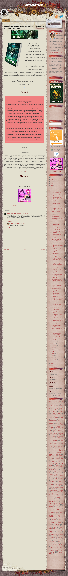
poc (49, 513)
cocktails (52, 437)
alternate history (52, 420)
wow (61, 550)
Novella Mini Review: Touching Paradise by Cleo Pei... (57, 204)
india (60, 481)
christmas (53, 436)
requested (51, 522)
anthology (51, 423)
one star (55, 508)
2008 (54, 408)
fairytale (51, 457)
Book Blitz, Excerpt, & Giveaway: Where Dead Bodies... (57, 236)
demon (60, 444)
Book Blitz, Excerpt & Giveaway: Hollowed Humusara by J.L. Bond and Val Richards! (24, 27)
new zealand (61, 503)
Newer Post (6, 249)
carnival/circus (58, 431)
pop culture (60, 513)
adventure (54, 419)
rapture (54, 518)
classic (58, 436)
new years (56, 503)
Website (22, 171)
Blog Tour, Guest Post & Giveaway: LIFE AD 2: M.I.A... (57, 224)
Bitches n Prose (34, 5)
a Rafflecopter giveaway (25, 181)
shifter (50, 528)
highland (50, 475)
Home (6, 20)
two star (61, 544)
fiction (62, 458)
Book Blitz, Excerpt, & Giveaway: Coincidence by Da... (57, 250)
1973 (56, 401)
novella (51, 506)
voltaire (61, 547)
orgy (61, 508)
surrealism (52, 537)
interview (61, 482)
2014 (52, 189)
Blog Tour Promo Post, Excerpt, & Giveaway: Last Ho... (57, 338)
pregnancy (51, 515)
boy (50, 430)
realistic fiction (60, 518)
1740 (50, 401)
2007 (50, 408)
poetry (54, 513)
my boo (51, 497)
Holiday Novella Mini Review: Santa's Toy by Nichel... (57, 213)
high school (58, 474)
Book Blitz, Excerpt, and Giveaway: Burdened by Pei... (57, 320)
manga (60, 488)
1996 (59, 404)
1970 (53, 401)
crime (55, 443)
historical (55, 475)
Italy (52, 484)
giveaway (52, 469)
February (54, 359)
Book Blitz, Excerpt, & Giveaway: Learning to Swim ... (57, 281)
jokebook (60, 484)
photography (51, 512)
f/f (56, 455)
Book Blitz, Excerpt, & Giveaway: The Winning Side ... (57, 199)
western (52, 550)
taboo (50, 538)
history (61, 475)
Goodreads (31, 171)
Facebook (18, 171)
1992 (61, 402)
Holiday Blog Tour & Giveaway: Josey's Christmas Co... (56, 231)
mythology (51, 498)
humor (61, 478)
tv (62, 543)
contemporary (59, 439)
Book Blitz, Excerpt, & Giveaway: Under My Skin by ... (56, 290)
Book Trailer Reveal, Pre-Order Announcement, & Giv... (57, 245)
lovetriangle (57, 487)
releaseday (51, 520)
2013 (52, 363)
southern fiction (54, 530)
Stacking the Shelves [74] (57, 227)
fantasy (51, 458)
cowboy (55, 442)
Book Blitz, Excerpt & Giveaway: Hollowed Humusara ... (56, 295)
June (53, 351)
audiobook (51, 424)
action (56, 417)
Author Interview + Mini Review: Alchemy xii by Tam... (57, 194)
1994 (53, 404)
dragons (56, 447)
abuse (50, 417)
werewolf (61, 549)
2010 (61, 408)
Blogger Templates (6, 568)
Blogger (58, 395)
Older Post (43, 249)
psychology (60, 516)
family (58, 457)
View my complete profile (55, 52)
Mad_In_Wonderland (11, 213)
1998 (51, 405)
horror (56, 478)
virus (57, 547)
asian (61, 423)
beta (62, 427)
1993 (50, 404)
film (51, 460)
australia (61, 424)
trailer (50, 543)
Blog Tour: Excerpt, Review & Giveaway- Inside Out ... (56, 325)
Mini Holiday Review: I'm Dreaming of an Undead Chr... (57, 285)
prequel (59, 515)
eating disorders (52, 450)
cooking (55, 440)
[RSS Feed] (56, 16)
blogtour (58, 429)
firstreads (58, 460)
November (54, 341)
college (58, 437)
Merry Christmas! (55, 216)
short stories (56, 528)
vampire (51, 547)
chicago (55, 433)
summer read (54, 535)
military (59, 493)
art (56, 423)
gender (57, 466)
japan (56, 484)
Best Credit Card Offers (23, 568)
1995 (56, 404)
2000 (58, 405)
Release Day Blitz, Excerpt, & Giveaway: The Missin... (57, 255)
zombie (50, 553)
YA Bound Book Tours (24, 187)
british (54, 430)
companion (51, 439)
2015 (52, 187)
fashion (57, 458)
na (57, 498)
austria (52, 426)
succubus (57, 534)
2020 (52, 177)
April (53, 355)
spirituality (51, 531)
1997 (62, 404)
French (57, 465)
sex (55, 527)
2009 (57, 408)
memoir (55, 490)
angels (60, 421)
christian (61, 434)
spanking (60, 530)
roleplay (50, 524)
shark (61, 527)
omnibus (57, 506)
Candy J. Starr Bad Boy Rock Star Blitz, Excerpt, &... (57, 330)
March (53, 357)
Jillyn (11, 223)
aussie (56, 424)
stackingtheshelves (54, 533)
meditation (51, 490)
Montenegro (51, 494)
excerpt (58, 454)
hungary (53, 480)
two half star (53, 544)
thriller (59, 541)
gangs (54, 466)
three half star (57, 540)
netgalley (52, 502)
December (54, 190)
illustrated (51, 481)
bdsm (52, 427)
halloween (51, 474)
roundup (50, 525)
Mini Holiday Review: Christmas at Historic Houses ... (56, 304)
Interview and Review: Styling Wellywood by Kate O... (56, 260)
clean (62, 436)
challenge (50, 433)
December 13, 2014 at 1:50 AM (23, 213)
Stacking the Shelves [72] (57, 307)
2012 (52, 365)
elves (54, 452)
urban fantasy (58, 546)
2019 (52, 179)
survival (60, 537)
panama (50, 509)
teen (54, 538)
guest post (57, 472)
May (53, 353)
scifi (58, 525)
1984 (62, 401)
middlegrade (52, 493)
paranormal (57, 509)
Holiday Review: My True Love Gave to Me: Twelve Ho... (57, 316)
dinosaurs (50, 447)
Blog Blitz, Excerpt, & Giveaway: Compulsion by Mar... (57, 311)
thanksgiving (60, 538)
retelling (59, 522)
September (54, 345)
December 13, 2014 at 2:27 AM (21, 223)
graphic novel (56, 471)
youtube (60, 552)
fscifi (61, 465)
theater (50, 540)
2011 (50, 409)
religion (58, 520)
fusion (50, 466)
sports (59, 531)
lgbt (59, 485)
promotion (51, 516)
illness (59, 480)
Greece (50, 472)
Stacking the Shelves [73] (57, 267)
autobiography (57, 426)
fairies (61, 455)
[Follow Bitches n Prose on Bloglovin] (55, 124)
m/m (62, 487)
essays (50, 454)
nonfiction (55, 505)
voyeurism (51, 549)
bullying (59, 430)
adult (62, 417)
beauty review (58, 427)
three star (51, 541)
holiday (59, 477)
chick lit (61, 433)
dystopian (59, 449)
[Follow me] (61, 16)
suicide (61, 534)
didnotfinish (60, 446)
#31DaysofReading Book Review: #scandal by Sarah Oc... (57, 276)
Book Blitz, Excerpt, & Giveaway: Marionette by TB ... (57, 271)
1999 (54, 405)
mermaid (60, 491)
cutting (59, 443)
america (59, 420)
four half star (53, 463)
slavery (62, 528)
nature (58, 500)
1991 (58, 402)
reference (54, 519)
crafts (51, 443)
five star (51, 461)
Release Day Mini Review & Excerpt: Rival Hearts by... (57, 220)
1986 (51, 402)
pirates (57, 512)
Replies (10, 221)
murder (55, 495)
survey (57, 537)
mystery (58, 497)
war (56, 549)
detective (50, 446)
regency (60, 519)
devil (55, 446)
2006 (61, 407)
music (60, 495)
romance (56, 524)
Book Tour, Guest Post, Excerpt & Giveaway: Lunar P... (56, 241)
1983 (59, 401)
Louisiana (50, 487)
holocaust (50, 478)
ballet (62, 426)
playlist (61, 512)
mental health (54, 491)
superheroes (61, 535)
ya (53, 552)
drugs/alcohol (52, 449)
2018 (52, 181)
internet (50, 482)
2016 (52, 185)
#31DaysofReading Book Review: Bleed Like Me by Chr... (57, 264)
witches (57, 550)
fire (54, 460)
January (54, 361)
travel (54, 543)
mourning (58, 494)
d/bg (62, 443)
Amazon (24, 149)
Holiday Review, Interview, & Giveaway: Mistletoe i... (57, 300)
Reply (8, 218)
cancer (50, 431)
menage (61, 490)
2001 (61, 405)
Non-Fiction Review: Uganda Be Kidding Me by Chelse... (57, 208)
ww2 (50, 552)
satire (55, 525)
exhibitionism (51, 455)
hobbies (53, 477)
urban (53, 546)
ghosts (58, 468)
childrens (54, 434)
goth (62, 469)
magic (53, 488)
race (50, 518)
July (53, 349)
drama (60, 447)
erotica (59, 452)
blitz (52, 429)
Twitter (26, 171)
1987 (54, 402)
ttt (59, 543)
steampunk (51, 534)
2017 (52, 183)
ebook (61, 451)
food (59, 461)
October (54, 343)
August (53, 347)
